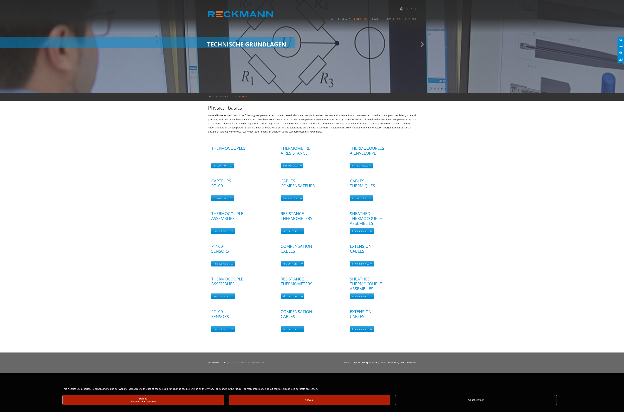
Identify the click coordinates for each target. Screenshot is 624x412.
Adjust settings (476, 399)
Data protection (370, 362)
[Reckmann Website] (240, 11)
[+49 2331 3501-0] (621, 53)
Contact (347, 362)
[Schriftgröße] (621, 46)
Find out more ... (222, 231)
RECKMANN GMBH (217, 362)
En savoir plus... (221, 165)
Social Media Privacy (389, 362)
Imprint (357, 362)
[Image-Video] (621, 59)
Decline (143, 399)
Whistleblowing (408, 362)
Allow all (309, 399)
